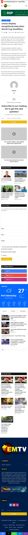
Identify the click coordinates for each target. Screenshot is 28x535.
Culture (10, 527)
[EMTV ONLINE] (9, 5)
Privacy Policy (20, 527)
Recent (13, 311)
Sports (14, 527)
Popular (4, 311)
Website (3, 240)
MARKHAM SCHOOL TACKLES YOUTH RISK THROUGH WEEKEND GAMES (20, 195)
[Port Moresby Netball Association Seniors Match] (14, 152)
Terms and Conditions (14, 529)
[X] (8, 533)
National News (12, 525)
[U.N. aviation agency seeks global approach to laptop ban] (14, 134)
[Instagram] (17, 504)
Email (2, 234)
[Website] (14, 93)
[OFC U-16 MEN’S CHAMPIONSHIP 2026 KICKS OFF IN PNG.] (21, 174)
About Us (5, 525)
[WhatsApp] (14, 533)
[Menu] (2, 6)
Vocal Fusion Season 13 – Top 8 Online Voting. (13, 336)
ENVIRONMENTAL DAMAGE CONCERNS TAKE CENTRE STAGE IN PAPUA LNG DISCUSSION (18, 324)
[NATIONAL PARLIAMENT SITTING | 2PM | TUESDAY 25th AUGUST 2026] (5, 317)
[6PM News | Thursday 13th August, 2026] (7, 401)
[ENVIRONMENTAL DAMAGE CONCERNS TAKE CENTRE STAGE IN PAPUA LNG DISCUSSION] (5, 324)
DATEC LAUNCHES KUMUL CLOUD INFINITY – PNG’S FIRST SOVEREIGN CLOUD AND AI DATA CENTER (18, 342)
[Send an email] (6, 32)
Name (3, 228)
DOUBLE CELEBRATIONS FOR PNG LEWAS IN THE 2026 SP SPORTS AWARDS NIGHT (7, 195)
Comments (22, 311)
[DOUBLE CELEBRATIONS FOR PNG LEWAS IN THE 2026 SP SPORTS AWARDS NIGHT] (7, 188)
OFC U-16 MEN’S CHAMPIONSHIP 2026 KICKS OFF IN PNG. (20, 180)
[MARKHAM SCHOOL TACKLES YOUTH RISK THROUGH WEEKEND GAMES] (21, 188)
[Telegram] (19, 533)
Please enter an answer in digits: (8, 251)
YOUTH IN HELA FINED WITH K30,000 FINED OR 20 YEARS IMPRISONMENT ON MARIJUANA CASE (20, 409)
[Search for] (26, 6)
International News (20, 525)
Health (6, 527)
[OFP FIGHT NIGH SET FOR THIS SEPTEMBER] (7, 174)
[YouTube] (14, 504)
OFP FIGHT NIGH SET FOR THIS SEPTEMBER (6, 179)
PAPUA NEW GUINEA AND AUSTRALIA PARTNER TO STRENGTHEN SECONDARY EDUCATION (6, 428)
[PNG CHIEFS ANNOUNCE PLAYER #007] (5, 331)
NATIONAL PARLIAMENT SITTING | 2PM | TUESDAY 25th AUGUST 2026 (18, 317)
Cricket (3, 20)
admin (4, 32)
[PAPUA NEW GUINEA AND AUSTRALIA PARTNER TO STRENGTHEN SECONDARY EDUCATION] (7, 419)
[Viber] (25, 533)
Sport (8, 20)
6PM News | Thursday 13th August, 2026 (6, 406)
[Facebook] (10, 504)
